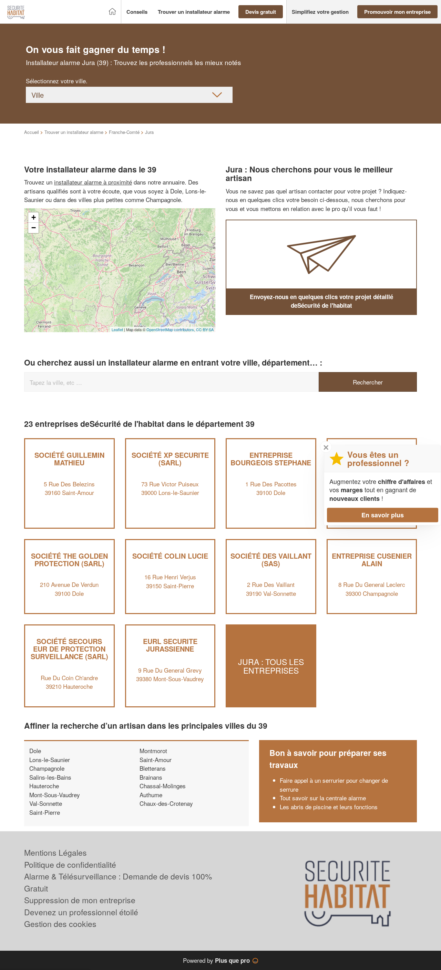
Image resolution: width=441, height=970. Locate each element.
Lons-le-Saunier (49, 759)
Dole (35, 750)
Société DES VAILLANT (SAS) (270, 559)
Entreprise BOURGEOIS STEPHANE (270, 458)
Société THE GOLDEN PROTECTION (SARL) (69, 559)
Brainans (151, 777)
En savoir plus (382, 514)
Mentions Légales (55, 852)
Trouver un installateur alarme (73, 132)
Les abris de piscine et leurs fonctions (329, 806)
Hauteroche (44, 785)
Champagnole (46, 768)
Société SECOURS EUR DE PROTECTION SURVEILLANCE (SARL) (69, 648)
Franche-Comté (124, 132)
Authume (151, 794)
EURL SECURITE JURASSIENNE (170, 645)
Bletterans (153, 768)
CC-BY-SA (205, 329)
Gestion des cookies (60, 923)
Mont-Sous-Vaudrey (54, 794)
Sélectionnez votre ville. (57, 80)
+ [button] (33, 217)
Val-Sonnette (45, 803)
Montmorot (153, 750)
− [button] (33, 227)
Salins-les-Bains (50, 777)
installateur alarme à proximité (93, 182)
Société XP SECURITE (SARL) (170, 458)
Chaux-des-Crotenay (166, 803)
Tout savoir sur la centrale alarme (323, 797)
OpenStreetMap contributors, (171, 329)
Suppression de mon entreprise (79, 900)
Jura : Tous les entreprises (271, 666)
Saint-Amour (156, 759)
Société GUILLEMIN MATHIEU (69, 458)
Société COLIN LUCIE (170, 556)
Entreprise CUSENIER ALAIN (372, 559)
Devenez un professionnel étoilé (81, 912)
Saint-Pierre (44, 812)
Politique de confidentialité (70, 864)
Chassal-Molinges (163, 785)
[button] (137, 12)
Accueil (31, 132)
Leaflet (117, 329)
